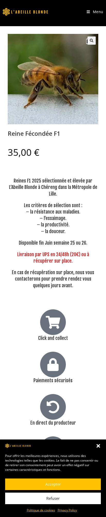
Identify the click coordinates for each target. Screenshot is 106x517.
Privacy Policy (67, 510)
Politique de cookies (41, 510)
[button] (98, 445)
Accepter (53, 484)
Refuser (53, 498)
